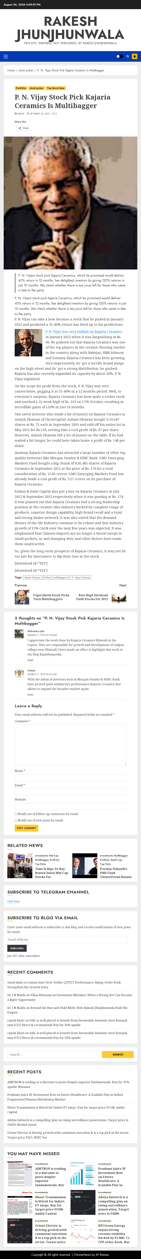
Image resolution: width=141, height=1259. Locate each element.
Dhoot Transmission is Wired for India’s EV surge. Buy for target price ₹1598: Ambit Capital (50, 1205)
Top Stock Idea (55, 88)
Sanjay (31, 670)
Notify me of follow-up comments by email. (48, 814)
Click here (13, 901)
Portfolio (21, 88)
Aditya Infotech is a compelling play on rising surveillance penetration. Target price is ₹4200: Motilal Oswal (113, 1207)
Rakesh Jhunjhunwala (70, 28)
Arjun (21, 113)
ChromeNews (82, 1255)
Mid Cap (53, 855)
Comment (22, 721)
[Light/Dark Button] (120, 56)
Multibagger (42, 860)
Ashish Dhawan (32, 577)
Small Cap (116, 860)
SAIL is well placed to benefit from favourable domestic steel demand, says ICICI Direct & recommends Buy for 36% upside (67, 1022)
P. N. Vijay (74, 577)
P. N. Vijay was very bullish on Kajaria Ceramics (84, 331)
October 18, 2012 (40, 113)
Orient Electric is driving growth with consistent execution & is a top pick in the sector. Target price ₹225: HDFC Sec (51, 1236)
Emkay (47, 577)
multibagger (59, 577)
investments (41, 855)
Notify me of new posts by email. (41, 820)
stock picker (36, 88)
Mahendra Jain (36, 631)
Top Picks (40, 864)
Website (20, 799)
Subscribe (134, 56)
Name (20, 771)
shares (86, 577)
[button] (6, 56)
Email (20, 785)
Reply (30, 660)
